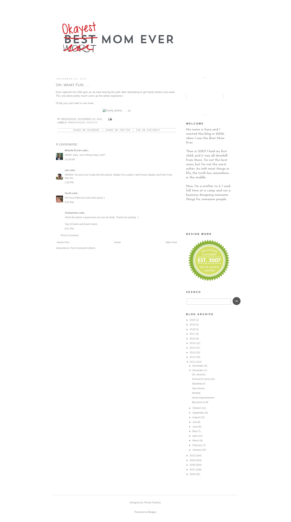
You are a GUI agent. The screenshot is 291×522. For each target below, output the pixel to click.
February (197, 445)
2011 (192, 361)
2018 (192, 329)
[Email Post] (110, 119)
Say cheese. (198, 388)
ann (67, 170)
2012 (192, 357)
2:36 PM (69, 182)
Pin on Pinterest (148, 130)
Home (117, 242)
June (195, 426)
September (198, 412)
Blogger (152, 512)
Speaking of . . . (200, 383)
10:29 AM (70, 159)
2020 (192, 320)
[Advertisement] (206, 216)
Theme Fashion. (152, 502)
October (196, 408)
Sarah (68, 193)
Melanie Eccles (73, 150)
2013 (192, 352)
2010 (192, 455)
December (198, 365)
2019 (192, 324)
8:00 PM (69, 202)
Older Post (171, 242)
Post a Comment (70, 235)
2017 (192, 334)
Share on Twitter (118, 130)
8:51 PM (69, 228)
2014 (192, 347)
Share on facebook (86, 130)
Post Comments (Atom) (82, 248)
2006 (192, 474)
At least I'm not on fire (203, 379)
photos (92, 122)
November (198, 370)
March (195, 440)
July (194, 422)
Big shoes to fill (200, 402)
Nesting (196, 393)
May (194, 431)
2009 (192, 460)
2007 (192, 469)
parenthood (76, 122)
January (196, 449)
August (196, 417)
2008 (192, 465)
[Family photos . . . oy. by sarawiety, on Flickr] (117, 110)
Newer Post (63, 242)
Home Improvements (203, 397)
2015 (192, 343)
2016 (192, 338)
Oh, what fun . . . (200, 374)
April (194, 436)
